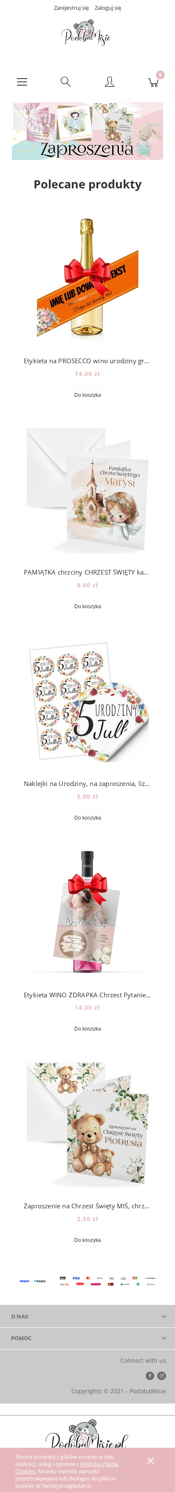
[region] (87, 130)
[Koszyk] (153, 81)
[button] (22, 81)
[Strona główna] (87, 35)
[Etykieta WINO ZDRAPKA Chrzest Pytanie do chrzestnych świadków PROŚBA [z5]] (87, 912)
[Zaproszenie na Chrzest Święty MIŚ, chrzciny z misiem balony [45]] (87, 1123)
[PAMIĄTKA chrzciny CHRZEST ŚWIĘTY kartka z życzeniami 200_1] (87, 489)
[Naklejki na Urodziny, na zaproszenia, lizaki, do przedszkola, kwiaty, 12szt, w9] (87, 701)
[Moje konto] (109, 82)
